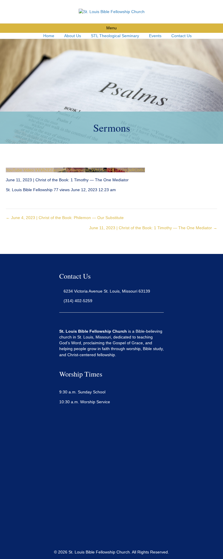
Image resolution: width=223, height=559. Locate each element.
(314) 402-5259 (78, 300)
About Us (72, 35)
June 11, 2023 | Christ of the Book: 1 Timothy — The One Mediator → (153, 227)
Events (155, 35)
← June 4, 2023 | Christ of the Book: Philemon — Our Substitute (65, 217)
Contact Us (181, 35)
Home (48, 35)
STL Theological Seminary (115, 35)
